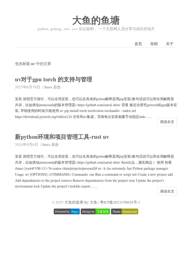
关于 (170, 43)
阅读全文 (167, 121)
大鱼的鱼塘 (96, 20)
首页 (138, 43)
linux (48, 86)
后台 (57, 86)
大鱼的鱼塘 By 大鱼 (80, 202)
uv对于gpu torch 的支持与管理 (53, 79)
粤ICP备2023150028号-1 (120, 202)
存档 (154, 43)
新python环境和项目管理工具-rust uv (62, 137)
